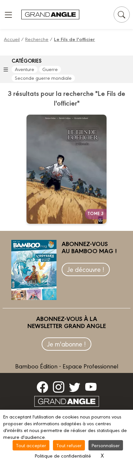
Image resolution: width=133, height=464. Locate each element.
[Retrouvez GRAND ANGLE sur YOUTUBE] (91, 386)
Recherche (36, 39)
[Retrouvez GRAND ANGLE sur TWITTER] (74, 386)
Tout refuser (69, 445)
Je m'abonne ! (66, 343)
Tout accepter (31, 445)
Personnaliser (106, 445)
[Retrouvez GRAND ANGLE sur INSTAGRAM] (58, 386)
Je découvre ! (85, 269)
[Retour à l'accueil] (50, 15)
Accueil (12, 39)
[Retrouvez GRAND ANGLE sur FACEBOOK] (42, 386)
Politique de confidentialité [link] (63, 455)
